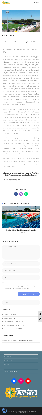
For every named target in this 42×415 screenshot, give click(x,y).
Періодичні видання (13, 179)
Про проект (8, 360)
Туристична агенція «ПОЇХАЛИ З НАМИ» (14, 321)
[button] (21, 180)
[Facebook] (14, 381)
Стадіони (8, 42)
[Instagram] (21, 381)
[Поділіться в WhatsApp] (26, 194)
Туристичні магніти (10, 371)
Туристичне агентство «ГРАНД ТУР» (12, 329)
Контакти (7, 364)
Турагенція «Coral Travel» (9, 318)
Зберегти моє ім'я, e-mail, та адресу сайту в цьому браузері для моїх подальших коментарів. (18, 287)
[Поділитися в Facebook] (16, 194)
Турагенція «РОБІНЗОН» (9, 314)
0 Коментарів (19, 42)
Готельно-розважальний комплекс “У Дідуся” (20, 340)
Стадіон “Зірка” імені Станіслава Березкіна (21, 230)
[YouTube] (28, 381)
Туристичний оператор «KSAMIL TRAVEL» (14, 325)
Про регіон (7, 356)
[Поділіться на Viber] (21, 194)
